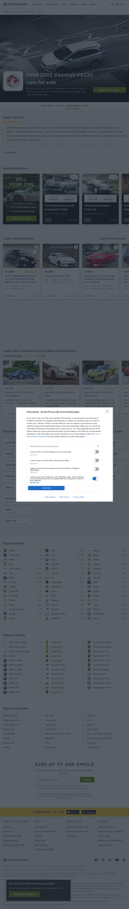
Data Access (64, 497)
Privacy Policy (78, 497)
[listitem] (64, 446)
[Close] (108, 412)
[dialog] (64, 454)
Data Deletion (50, 497)
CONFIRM (46, 488)
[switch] (95, 451)
